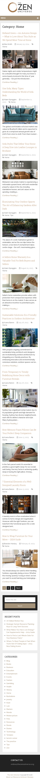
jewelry (9, 700)
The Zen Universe (13, 775)
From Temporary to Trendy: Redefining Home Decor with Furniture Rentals (16, 375)
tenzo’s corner (11, 738)
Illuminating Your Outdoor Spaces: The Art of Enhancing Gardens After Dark (19, 205)
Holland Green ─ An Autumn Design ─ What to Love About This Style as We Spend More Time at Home (19, 36)
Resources (10, 722)
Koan (8, 703)
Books (8, 664)
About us (9, 777)
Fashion (9, 680)
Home (4, 47)
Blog (8, 661)
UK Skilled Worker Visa (14, 621)
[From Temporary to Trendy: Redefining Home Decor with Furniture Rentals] (20, 398)
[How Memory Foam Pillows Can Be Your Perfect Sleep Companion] (20, 452)
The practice (11, 741)
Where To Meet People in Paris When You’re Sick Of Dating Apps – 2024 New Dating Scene (20, 643)
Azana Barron (9, 323)
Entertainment (11, 674)
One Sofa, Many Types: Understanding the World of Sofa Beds (17, 92)
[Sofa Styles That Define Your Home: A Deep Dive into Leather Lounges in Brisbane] (20, 170)
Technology (10, 732)
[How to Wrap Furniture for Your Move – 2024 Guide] (20, 559)
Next (18, 588)
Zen (7, 748)
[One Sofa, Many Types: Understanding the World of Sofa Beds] (20, 114)
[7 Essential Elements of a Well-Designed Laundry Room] (20, 504)
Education (10, 671)
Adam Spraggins (10, 100)
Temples (9, 735)
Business (9, 667)
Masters (9, 709)
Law (8, 706)
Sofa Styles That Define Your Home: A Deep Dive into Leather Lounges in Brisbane (19, 147)
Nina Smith (8, 44)
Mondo (9, 712)
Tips (11, 215)
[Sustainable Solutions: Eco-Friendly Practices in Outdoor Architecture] (20, 337)
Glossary (30, 777)
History (9, 690)
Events (9, 677)
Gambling (10, 683)
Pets (8, 719)
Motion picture (11, 716)
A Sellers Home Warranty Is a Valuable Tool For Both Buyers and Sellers (18, 260)
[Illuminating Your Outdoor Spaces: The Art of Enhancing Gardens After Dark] (20, 228)
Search (20, 606)
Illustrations (10, 696)
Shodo (8, 725)
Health (8, 687)
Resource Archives (19, 777)
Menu (3, 18)
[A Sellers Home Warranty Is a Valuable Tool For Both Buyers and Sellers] (20, 283)
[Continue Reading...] (10, 82)
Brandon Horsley (10, 544)
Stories (9, 729)
